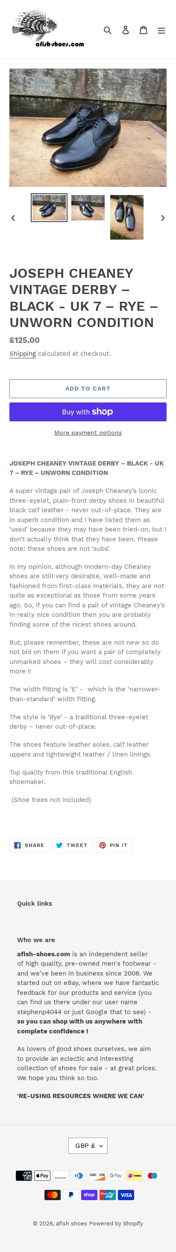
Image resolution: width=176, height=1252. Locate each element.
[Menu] (161, 29)
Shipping (22, 353)
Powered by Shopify (116, 1223)
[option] (49, 207)
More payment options (88, 432)
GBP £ (85, 1145)
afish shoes (71, 1223)
